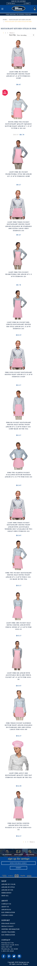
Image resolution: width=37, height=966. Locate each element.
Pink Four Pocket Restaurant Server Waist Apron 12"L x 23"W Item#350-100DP (18, 374)
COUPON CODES (7, 915)
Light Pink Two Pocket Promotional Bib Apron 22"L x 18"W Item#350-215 (18, 274)
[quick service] (18, 852)
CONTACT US (6, 904)
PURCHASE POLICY (8, 923)
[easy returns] (30, 852)
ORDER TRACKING (8, 932)
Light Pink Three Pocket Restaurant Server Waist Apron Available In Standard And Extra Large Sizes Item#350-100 (18, 226)
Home (5, 19)
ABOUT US (5, 907)
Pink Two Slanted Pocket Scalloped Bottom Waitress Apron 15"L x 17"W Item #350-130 (18, 475)
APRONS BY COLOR (8, 884)
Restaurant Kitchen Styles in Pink (18, 21)
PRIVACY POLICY (7, 926)
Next (11, 33)
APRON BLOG (6, 909)
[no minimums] (7, 852)
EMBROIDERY (6, 893)
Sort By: (12, 35)
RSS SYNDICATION (8, 912)
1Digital (25, 964)
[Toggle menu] (2, 8)
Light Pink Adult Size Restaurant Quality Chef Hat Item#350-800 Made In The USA (18, 775)
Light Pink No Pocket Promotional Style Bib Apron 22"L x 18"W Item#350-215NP (18, 174)
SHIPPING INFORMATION (10, 929)
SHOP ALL (5, 895)
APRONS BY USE (7, 890)
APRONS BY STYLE (8, 887)
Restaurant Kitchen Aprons (20, 19)
